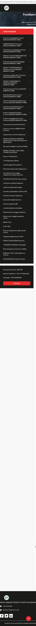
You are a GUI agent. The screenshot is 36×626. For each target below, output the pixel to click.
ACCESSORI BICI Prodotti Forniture (14, 259)
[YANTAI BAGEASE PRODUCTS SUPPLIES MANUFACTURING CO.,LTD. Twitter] (6, 616)
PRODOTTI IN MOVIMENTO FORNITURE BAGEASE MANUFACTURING (11, 83)
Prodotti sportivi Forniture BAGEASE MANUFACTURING (14, 90)
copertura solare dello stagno (12, 187)
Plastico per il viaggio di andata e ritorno (13, 217)
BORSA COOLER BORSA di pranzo (13, 240)
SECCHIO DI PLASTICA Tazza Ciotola (14, 179)
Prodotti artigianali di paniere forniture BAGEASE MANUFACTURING (15, 113)
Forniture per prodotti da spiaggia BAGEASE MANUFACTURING (13, 62)
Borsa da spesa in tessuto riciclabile (14, 249)
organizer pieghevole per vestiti (13, 236)
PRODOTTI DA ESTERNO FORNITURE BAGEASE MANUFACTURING (15, 56)
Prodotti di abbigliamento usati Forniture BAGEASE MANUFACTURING (15, 119)
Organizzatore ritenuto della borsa (14, 134)
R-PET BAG (6, 226)
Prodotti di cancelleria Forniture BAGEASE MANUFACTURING (13, 107)
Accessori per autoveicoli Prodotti (14, 124)
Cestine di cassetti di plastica (12, 195)
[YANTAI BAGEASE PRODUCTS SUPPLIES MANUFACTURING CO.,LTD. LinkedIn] (11, 616)
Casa (23, 22)
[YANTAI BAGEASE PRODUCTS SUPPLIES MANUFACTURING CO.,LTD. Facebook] (2, 616)
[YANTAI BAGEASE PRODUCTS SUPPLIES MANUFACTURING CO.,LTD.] (6, 8)
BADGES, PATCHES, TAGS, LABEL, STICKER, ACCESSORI (13, 151)
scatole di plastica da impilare (12, 208)
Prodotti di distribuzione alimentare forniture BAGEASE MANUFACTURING (15, 101)
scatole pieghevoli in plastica (12, 165)
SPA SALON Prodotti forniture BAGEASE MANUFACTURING (12, 95)
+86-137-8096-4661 (22, 273)
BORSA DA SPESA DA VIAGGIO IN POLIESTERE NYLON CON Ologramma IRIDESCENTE (15, 140)
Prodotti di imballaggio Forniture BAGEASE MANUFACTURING (13, 39)
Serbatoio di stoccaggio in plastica (14, 212)
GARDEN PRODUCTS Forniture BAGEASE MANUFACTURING (12, 45)
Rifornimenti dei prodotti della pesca (14, 169)
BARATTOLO (7, 222)
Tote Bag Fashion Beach (11, 160)
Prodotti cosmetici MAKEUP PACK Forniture (14, 129)
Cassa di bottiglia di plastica (12, 200)
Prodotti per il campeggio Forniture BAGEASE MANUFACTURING (14, 50)
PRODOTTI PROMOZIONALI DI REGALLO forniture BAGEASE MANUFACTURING (12, 69)
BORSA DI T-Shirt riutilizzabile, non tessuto (14, 254)
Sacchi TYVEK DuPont (10, 156)
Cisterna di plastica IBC (10, 204)
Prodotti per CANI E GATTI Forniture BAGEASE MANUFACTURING (14, 76)
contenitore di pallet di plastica (13, 183)
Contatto (17, 283)
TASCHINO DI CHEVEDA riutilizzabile (14, 245)
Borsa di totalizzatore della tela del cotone (14, 231)
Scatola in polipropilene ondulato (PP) (15, 191)
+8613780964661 (16, 277)
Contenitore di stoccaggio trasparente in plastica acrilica (13, 174)
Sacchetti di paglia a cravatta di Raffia (15, 146)
